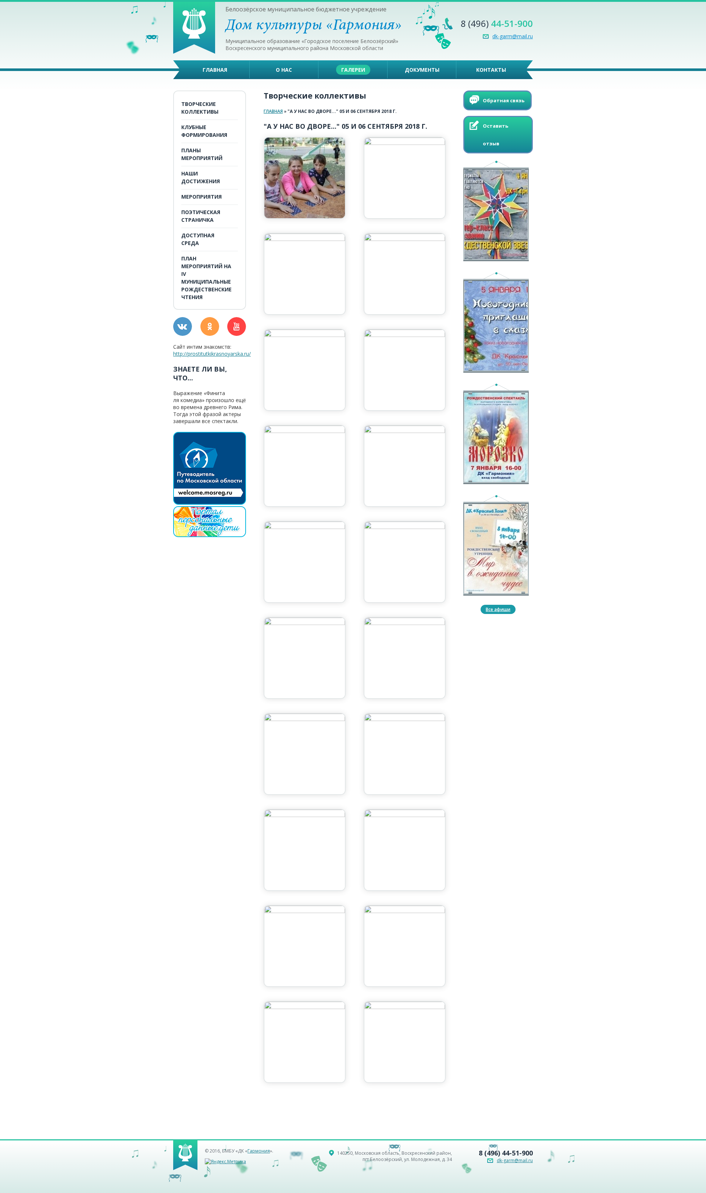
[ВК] (182, 326)
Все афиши (498, 609)
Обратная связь (503, 100)
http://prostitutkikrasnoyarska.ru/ (212, 353)
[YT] (236, 326)
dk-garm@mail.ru (512, 36)
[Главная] (194, 51)
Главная (273, 111)
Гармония (258, 1151)
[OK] (209, 326)
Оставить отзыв (495, 135)
